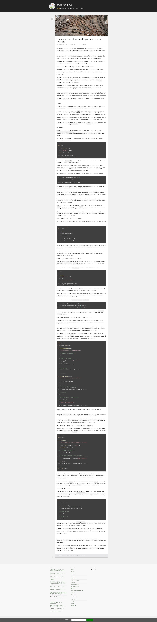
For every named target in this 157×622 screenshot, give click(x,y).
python (70, 44)
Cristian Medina (82, 44)
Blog (58, 8)
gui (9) (72, 588)
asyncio (60, 555)
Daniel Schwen (105, 36)
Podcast (63, 8)
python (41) (73, 599)
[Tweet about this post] (105, 555)
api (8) (72, 571)
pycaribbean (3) (74, 597)
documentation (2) (75, 584)
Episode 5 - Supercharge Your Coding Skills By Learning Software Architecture (57, 610)
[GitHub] (93, 569)
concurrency (70, 555)
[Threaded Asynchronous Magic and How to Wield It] (52, 19)
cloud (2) (73, 576)
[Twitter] (91, 569)
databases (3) (74, 578)
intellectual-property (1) (77, 590)
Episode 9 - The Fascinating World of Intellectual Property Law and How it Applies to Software (58, 593)
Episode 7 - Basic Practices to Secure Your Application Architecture (57, 602)
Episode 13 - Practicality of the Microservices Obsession (58, 574)
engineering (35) (75, 586)
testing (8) (73, 605)
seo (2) (72, 601)
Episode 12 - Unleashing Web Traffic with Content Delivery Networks (57, 578)
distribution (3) (75, 580)
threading (76, 555)
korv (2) (73, 592)
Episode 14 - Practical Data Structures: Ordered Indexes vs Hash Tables (57, 570)
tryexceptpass (64, 4)
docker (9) (73, 582)
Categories (71, 8)
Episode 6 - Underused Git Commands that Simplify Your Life (58, 606)
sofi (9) (73, 603)
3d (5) (72, 569)
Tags (77, 8)
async (74, 44)
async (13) (73, 573)
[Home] (52, 6)
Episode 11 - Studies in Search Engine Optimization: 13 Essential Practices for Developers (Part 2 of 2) (58, 583)
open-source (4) (74, 594)
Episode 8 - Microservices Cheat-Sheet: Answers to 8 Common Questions (58, 598)
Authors (82, 8)
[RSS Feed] (95, 569)
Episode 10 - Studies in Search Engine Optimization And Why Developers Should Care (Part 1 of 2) (58, 588)
